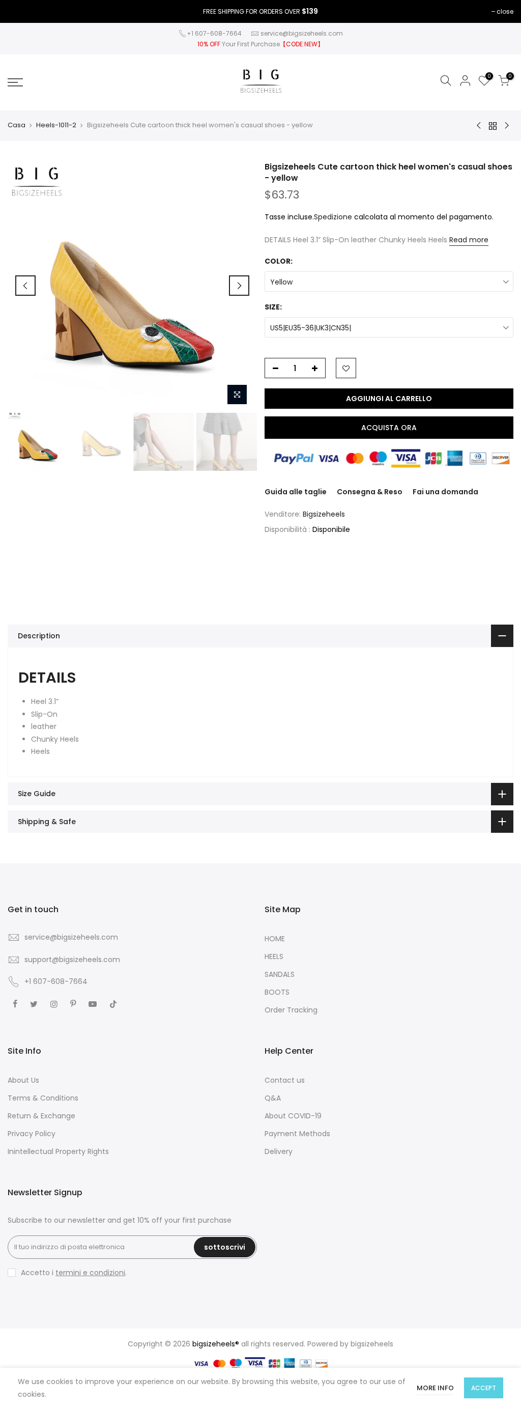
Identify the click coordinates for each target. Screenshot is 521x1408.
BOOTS (277, 992)
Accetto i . (74, 1273)
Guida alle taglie (296, 492)
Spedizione (333, 217)
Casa (16, 125)
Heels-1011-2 (56, 125)
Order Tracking (291, 1010)
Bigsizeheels (324, 514)
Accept (483, 1388)
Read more (468, 240)
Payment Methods (297, 1134)
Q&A (273, 1098)
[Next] (239, 285)
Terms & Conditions (43, 1098)
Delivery (279, 1151)
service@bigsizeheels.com (301, 33)
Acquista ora (389, 428)
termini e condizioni (90, 1273)
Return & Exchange (41, 1116)
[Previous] (25, 285)
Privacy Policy (31, 1134)
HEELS (274, 956)
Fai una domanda (445, 492)
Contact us (285, 1080)
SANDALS (280, 974)
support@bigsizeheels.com (72, 959)
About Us (23, 1080)
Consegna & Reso (369, 492)
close (505, 11)
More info (435, 1388)
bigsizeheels (372, 1344)
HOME (275, 939)
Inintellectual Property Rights (58, 1151)
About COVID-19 (293, 1116)
